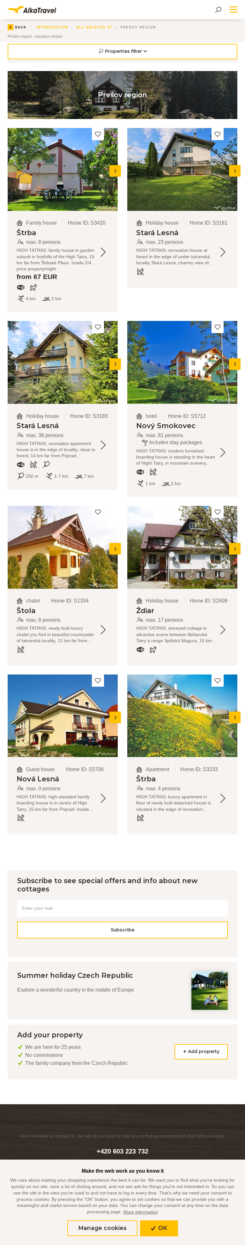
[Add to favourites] (98, 134)
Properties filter (123, 51)
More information (140, 1212)
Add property (203, 1051)
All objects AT (94, 27)
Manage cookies (102, 1228)
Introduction (52, 27)
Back (20, 27)
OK (161, 1228)
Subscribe (122, 930)
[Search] (218, 9)
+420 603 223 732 (122, 1151)
